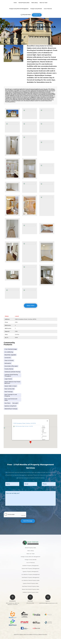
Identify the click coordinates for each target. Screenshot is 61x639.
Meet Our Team (43, 2)
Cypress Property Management (30, 571)
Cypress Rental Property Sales (30, 583)
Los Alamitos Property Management (30, 574)
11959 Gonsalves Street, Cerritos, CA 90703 (24, 423)
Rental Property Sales (24, 2)
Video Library (34, 2)
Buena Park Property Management (30, 568)
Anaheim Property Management (30, 565)
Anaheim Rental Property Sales (30, 592)
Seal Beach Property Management (30, 577)
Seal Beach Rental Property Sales (30, 586)
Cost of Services (48, 8)
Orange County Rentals (36, 8)
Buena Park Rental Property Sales (30, 589)
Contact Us (36, 15)
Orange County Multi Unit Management (18, 8)
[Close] (47, 421)
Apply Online (30, 305)
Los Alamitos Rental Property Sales (30, 580)
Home (15, 2)
